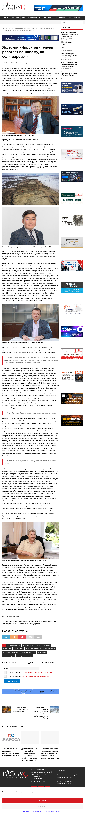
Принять (42, 800)
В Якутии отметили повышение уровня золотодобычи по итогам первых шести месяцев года (50, 753)
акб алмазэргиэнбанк (13, 645)
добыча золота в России (33, 649)
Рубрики (47, 18)
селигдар (30, 656)
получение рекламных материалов (35, 676)
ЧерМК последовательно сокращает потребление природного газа (69, 34)
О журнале (61, 770)
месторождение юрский (10, 652)
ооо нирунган (20, 656)
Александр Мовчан (28, 645)
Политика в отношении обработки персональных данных (41, 811)
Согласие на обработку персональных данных (65, 782)
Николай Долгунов (8, 656)
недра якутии (42, 652)
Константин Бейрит (49, 649)
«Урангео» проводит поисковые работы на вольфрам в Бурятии (68, 55)
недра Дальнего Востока (27, 652)
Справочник (60, 18)
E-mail (6, 668)
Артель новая (7, 649)
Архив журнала (74, 18)
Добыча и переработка (25, 63)
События (15, 18)
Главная (5, 18)
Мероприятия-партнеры (31, 18)
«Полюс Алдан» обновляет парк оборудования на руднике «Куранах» (70, 73)
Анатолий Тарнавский (43, 645)
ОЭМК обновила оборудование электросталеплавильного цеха (70, 44)
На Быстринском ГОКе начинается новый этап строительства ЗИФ (69, 64)
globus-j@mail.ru (41, 781)
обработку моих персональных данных (37, 672)
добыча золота (18, 649)
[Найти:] (72, 22)
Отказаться (42, 806)
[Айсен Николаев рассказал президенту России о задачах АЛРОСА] (11, 739)
